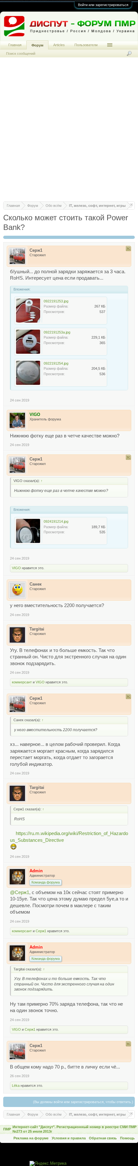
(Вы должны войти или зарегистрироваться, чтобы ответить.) (83, 1102)
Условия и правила (69, 1138)
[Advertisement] (69, 132)
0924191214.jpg (56, 521)
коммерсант (22, 682)
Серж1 (41, 931)
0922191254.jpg (56, 363)
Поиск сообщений (20, 53)
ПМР (7, 1129)
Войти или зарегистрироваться (103, 5)
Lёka (16, 1085)
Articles (59, 45)
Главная (15, 45)
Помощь (127, 1138)
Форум (37, 45)
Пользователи (86, 45)
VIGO (16, 568)
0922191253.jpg (56, 301)
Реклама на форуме (30, 1138)
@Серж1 (19, 892)
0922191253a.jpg (57, 332)
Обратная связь (103, 1138)
